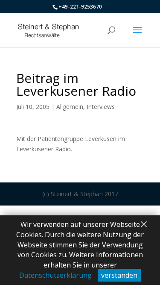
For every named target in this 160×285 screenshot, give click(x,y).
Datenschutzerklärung (55, 275)
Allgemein (69, 107)
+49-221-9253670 (80, 6)
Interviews (101, 107)
